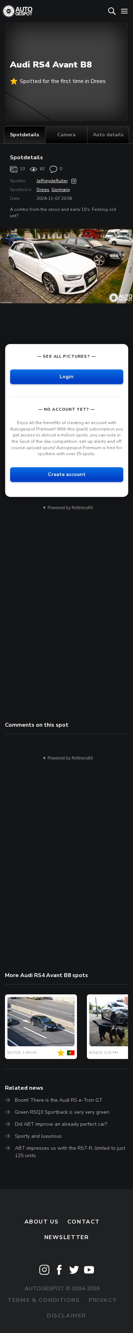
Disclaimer (66, 1316)
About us (41, 1222)
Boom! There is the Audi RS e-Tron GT (58, 1100)
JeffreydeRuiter (52, 181)
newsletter (66, 1237)
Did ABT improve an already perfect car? (61, 1124)
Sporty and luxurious (38, 1136)
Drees (43, 189)
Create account (66, 474)
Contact (83, 1222)
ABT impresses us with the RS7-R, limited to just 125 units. (70, 1152)
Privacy (103, 1300)
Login (66, 376)
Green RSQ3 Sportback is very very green (62, 1112)
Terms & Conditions (43, 1300)
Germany (60, 189)
